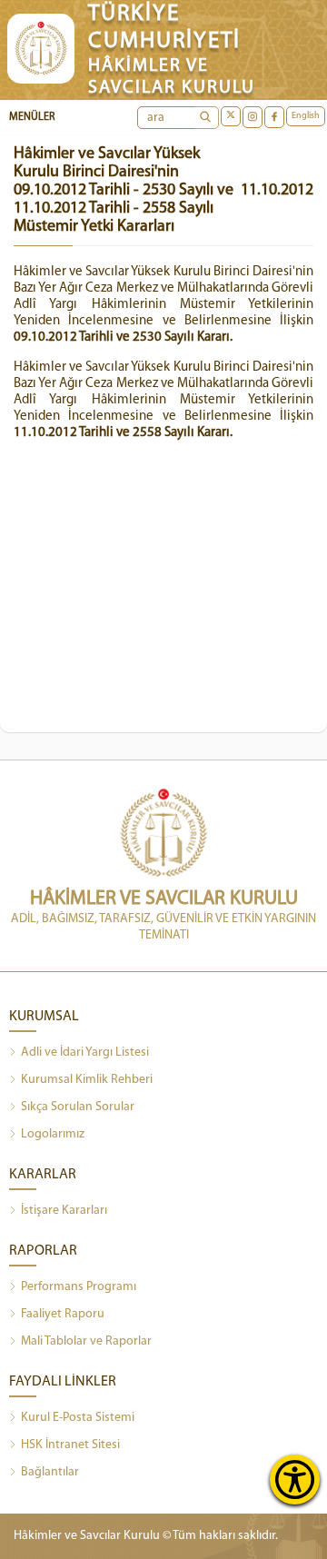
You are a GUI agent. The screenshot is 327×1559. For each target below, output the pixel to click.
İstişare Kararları (64, 1210)
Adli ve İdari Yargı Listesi (85, 1052)
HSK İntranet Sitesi (70, 1445)
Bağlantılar (50, 1472)
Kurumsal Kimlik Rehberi (87, 1080)
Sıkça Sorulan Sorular (77, 1107)
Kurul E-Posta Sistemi (77, 1418)
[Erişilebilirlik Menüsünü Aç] (295, 1479)
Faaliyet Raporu (62, 1314)
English (306, 116)
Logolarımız (52, 1134)
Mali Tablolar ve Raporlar (86, 1341)
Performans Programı (78, 1287)
